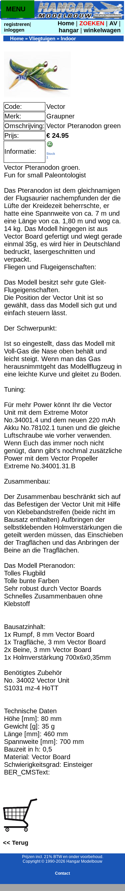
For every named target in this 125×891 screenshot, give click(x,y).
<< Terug (15, 842)
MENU (15, 9)
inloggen (13, 30)
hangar (69, 30)
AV (114, 23)
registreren (16, 24)
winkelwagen (102, 30)
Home (66, 23)
